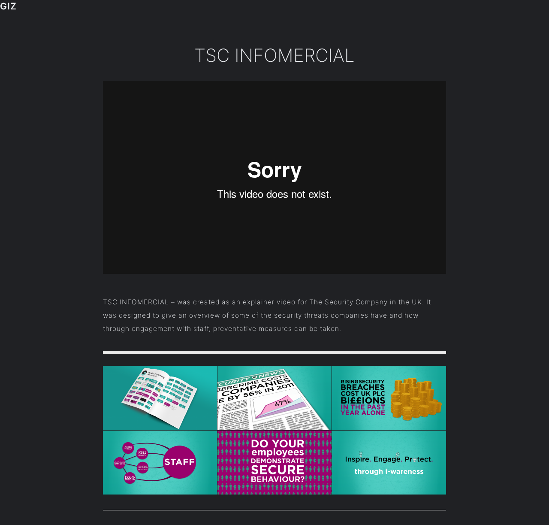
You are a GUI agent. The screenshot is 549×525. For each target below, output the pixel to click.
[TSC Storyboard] (160, 398)
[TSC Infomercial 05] (274, 463)
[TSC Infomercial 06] (389, 463)
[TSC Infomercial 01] (274, 398)
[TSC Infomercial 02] (389, 398)
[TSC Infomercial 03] (160, 463)
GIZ (8, 6)
